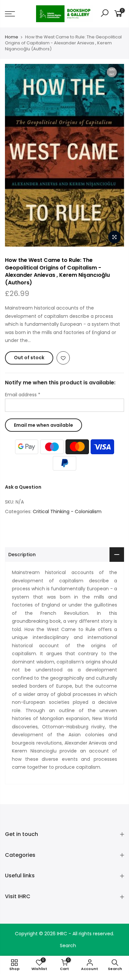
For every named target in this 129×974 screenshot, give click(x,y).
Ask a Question (23, 487)
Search (68, 945)
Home (11, 37)
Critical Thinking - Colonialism (67, 511)
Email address (22, 394)
